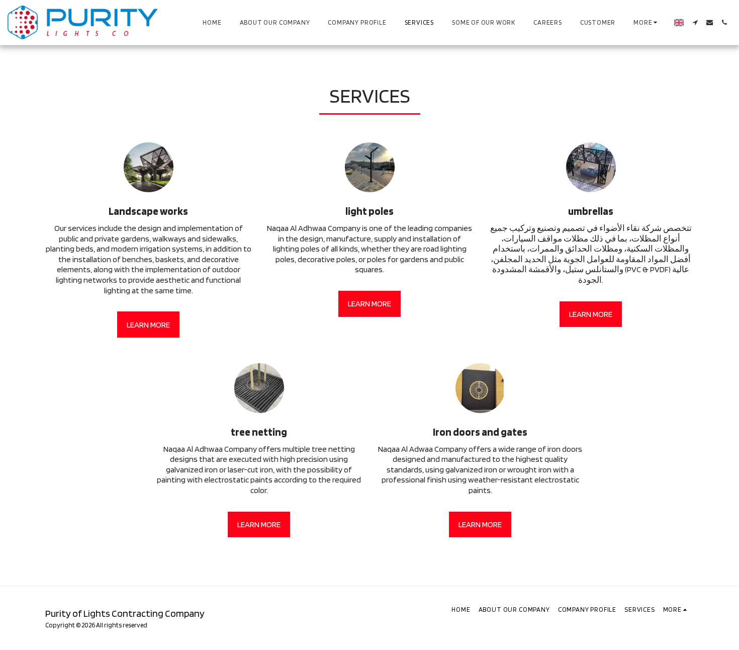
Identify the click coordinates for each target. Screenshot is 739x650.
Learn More (148, 324)
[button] (695, 22)
